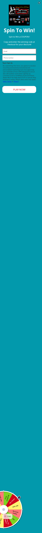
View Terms (7, 81)
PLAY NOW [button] (19, 89)
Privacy (16, 81)
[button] (39, 2)
